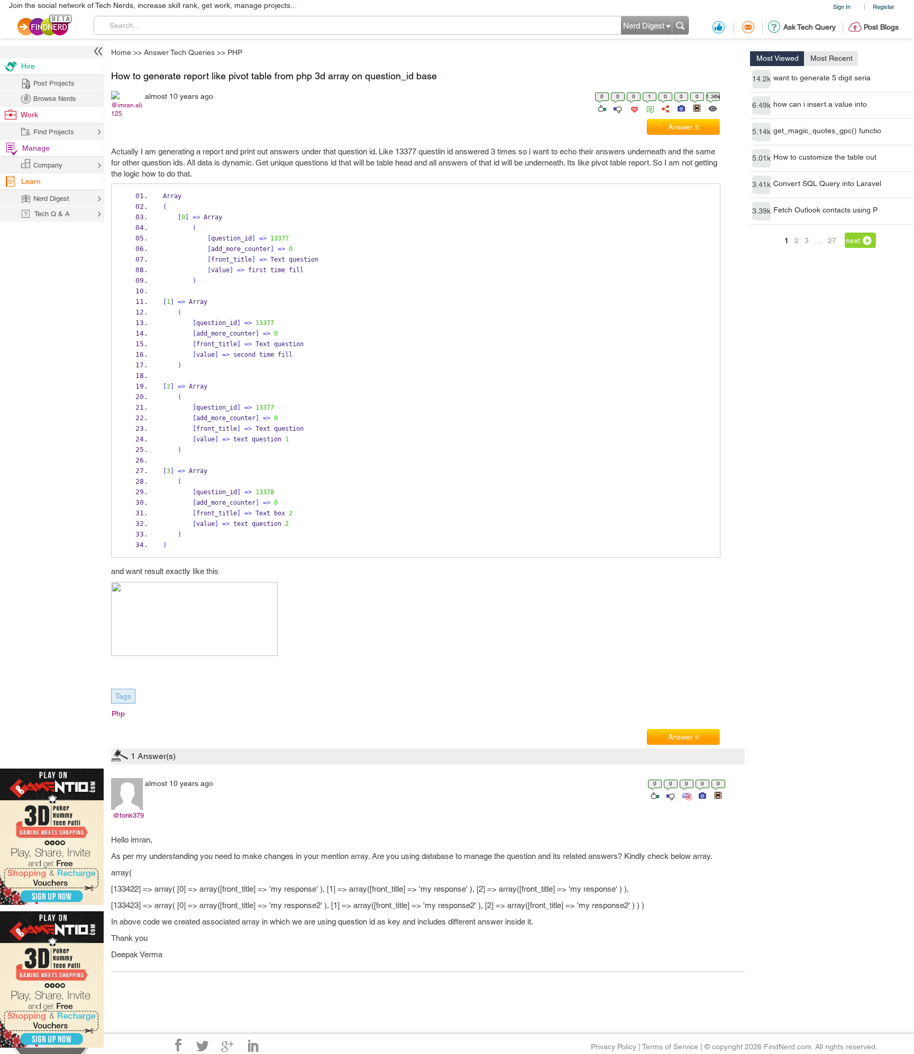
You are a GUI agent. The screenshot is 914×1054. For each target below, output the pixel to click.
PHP (535, 444)
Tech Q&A (515, 616)
